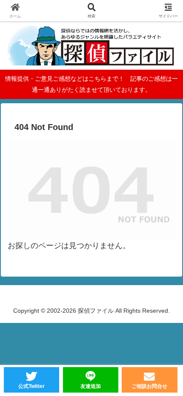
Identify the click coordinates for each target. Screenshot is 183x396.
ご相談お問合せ (149, 386)
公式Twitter (31, 386)
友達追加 (90, 386)
